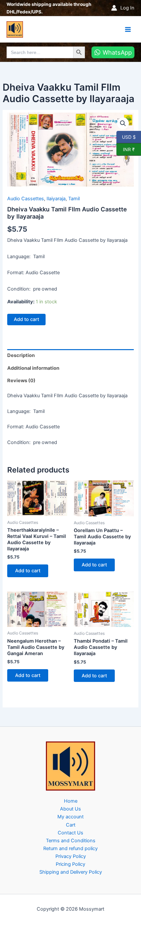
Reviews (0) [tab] (21, 380)
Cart (70, 825)
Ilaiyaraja (56, 199)
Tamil (74, 199)
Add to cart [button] (27, 571)
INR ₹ (125, 149)
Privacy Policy (70, 856)
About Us (70, 809)
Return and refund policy (70, 848)
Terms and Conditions (70, 841)
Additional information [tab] (33, 368)
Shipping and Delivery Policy (70, 872)
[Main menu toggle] (127, 29)
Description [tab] (21, 355)
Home (70, 801)
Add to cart (26, 319)
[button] (123, 123)
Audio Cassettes (25, 199)
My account (70, 817)
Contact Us (70, 833)
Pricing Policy (70, 864)
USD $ (128, 137)
